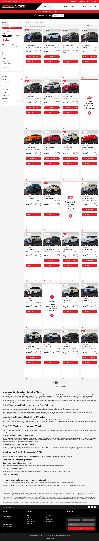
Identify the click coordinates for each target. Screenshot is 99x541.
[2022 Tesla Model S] (70, 239)
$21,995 (28, 51)
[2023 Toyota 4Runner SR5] (89, 239)
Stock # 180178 (85, 43)
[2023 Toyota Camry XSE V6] (52, 35)
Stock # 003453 (29, 344)
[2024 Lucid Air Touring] (70, 290)
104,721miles (94, 200)
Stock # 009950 (29, 247)
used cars (9, 400)
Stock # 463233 (66, 247)
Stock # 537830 (47, 247)
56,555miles (94, 348)
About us (29, 517)
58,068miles (38, 200)
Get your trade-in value (58, 15)
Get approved (49, 519)
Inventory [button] (57, 6)
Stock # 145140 (66, 145)
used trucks (20, 400)
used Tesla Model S (11, 409)
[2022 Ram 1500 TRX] (89, 290)
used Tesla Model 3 (75, 408)
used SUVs (14, 400)
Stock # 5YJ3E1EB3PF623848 (68, 94)
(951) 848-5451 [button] (17, 1)
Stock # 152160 (85, 298)
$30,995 (65, 153)
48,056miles (75, 251)
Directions (48, 517)
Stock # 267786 (47, 344)
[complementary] (95, 537)
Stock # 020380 (66, 43)
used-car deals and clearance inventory (72, 400)
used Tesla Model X (26, 409)
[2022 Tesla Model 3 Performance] (33, 86)
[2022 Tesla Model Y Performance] (33, 35)
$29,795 (28, 153)
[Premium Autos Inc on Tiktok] (94, 507)
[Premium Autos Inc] (14, 6)
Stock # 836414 (85, 196)
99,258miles (38, 302)
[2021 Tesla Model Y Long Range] (89, 35)
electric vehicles (27, 400)
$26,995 (65, 102)
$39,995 (46, 255)
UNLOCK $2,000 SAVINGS (34, 56)
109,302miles (47, 149)
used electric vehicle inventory (20, 419)
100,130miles (56, 47)
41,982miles (57, 98)
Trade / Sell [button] (82, 6)
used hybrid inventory (79, 419)
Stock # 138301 (29, 94)
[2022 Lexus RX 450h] (33, 188)
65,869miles (57, 251)
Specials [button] (66, 6)
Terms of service (30, 523)
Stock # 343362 (85, 344)
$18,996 (84, 51)
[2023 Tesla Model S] (52, 137)
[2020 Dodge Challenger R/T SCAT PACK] (89, 137)
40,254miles (94, 251)
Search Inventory (48, 6)
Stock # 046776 (29, 298)
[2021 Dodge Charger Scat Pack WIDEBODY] (52, 239)
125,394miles (38, 98)
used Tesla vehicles (20, 408)
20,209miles (75, 302)
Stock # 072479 (47, 94)
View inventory (49, 515)
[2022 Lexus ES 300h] (70, 35)
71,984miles (57, 348)
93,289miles (94, 149)
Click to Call (30, 61)
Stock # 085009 (29, 196)
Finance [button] (73, 6)
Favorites (82, 1)
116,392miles (38, 47)
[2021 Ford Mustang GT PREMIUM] (33, 137)
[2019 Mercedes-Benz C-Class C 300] (52, 188)
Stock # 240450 (85, 145)
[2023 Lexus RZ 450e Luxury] (33, 239)
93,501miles (38, 348)
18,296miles (38, 251)
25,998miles (66, 149)
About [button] (89, 6)
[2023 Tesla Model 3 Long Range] (70, 86)
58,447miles (94, 302)
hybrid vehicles (35, 400)
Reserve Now (52, 56)
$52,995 (84, 352)
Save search (12, 27)
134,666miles (94, 47)
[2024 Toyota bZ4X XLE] (52, 86)
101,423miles (75, 348)
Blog (96, 6)
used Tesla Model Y (89, 408)
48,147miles (75, 98)
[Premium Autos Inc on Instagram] (91, 507)
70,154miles (38, 149)
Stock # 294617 (85, 247)
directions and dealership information (56, 456)
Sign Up (81, 528)
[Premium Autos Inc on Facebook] (88, 507)
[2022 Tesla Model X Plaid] (89, 336)
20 (66, 382)
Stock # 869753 (47, 196)
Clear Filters (19, 22)
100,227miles (75, 47)
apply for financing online (63, 438)
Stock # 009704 (66, 298)
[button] (6, 1)
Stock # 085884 (47, 43)
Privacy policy (49, 521)
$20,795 (46, 102)
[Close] (96, 15)
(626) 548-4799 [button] (8, 528)
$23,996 (46, 51)
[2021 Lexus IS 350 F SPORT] (33, 290)
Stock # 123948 (29, 145)
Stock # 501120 (47, 145)
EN (74, 1)
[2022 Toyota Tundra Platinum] (33, 336)
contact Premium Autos (13, 456)
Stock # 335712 (29, 43)
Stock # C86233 (66, 344)
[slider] (2, 42)
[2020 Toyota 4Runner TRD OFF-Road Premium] (89, 188)
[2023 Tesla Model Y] (70, 137)
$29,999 (84, 204)
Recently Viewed (92, 1)
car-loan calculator (85, 438)
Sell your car (29, 519)
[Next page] (69, 382)
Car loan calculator (31, 521)
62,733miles (57, 200)
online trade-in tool (11, 447)
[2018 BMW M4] (70, 336)
